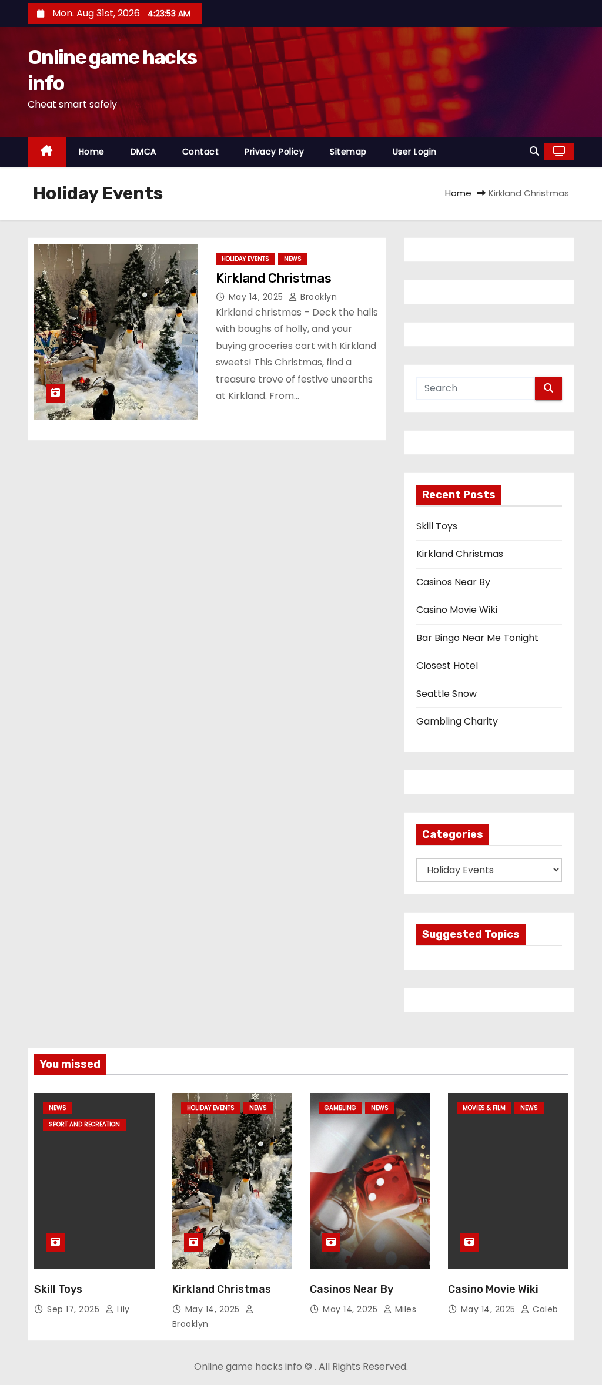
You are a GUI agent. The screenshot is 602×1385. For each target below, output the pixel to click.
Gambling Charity (457, 721)
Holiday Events (245, 258)
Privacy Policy (274, 151)
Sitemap (348, 151)
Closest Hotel (447, 665)
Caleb (544, 1309)
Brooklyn (317, 297)
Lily (122, 1309)
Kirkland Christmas (274, 278)
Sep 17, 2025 (74, 1309)
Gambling (340, 1108)
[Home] (47, 152)
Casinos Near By (453, 582)
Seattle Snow (446, 693)
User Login (415, 151)
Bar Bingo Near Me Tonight (477, 638)
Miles (404, 1309)
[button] (534, 151)
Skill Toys (436, 526)
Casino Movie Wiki (456, 609)
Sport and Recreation (84, 1124)
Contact (200, 151)
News (293, 258)
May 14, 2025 (257, 297)
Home (92, 151)
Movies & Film (484, 1108)
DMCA (143, 151)
